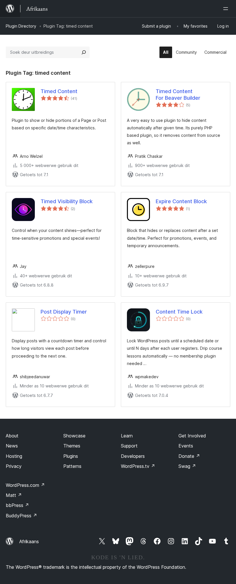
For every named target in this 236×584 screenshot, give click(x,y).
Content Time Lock (179, 312)
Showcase (74, 436)
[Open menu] (227, 8)
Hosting (14, 456)
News (12, 446)
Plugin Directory (21, 26)
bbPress (17, 505)
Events (185, 446)
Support (129, 446)
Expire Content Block (181, 201)
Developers (133, 456)
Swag (187, 466)
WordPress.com (25, 485)
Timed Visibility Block (67, 201)
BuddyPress (21, 515)
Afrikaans (29, 541)
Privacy (14, 466)
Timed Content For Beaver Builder (178, 94)
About (12, 436)
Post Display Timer (64, 312)
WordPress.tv (138, 466)
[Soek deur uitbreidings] (84, 52)
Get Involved (192, 436)
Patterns (72, 466)
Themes (71, 446)
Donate (189, 456)
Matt (14, 495)
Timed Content (59, 91)
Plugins (70, 456)
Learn (127, 436)
